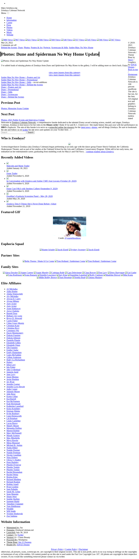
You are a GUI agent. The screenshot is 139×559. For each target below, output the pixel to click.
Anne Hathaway (14, 308)
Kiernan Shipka (13, 411)
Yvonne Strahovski (15, 513)
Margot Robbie (13, 430)
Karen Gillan (12, 396)
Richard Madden (14, 479)
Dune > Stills (6, 92)
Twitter (20, 535)
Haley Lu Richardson (16, 360)
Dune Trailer (12, 173)
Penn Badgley (13, 462)
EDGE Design (23, 545)
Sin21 (130, 60)
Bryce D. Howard (14, 318)
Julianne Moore (13, 391)
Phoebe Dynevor (14, 465)
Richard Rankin (13, 482)
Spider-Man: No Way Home (81, 47)
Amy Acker (12, 303)
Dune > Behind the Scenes (12, 97)
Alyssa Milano (13, 301)
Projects (46, 47)
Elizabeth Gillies (14, 343)
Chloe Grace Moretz (15, 323)
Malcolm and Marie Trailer (18, 166)
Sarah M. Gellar (13, 491)
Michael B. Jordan (14, 445)
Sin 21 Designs (24, 542)
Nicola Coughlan (14, 455)
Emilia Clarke (12, 350)
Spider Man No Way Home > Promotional (19, 80)
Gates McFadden (14, 355)
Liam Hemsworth (14, 416)
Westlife (10, 509)
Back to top (133, 69)
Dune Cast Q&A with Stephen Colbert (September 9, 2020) (32, 188)
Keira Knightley (13, 408)
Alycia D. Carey (14, 299)
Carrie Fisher (12, 321)
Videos (9, 30)
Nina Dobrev (12, 457)
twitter (25, 130)
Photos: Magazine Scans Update (15, 108)
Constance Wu (13, 330)
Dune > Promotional (10, 89)
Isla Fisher (11, 367)
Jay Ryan (10, 382)
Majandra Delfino (14, 428)
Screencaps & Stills (59, 47)
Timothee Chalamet (15, 504)
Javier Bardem (13, 379)
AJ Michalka (12, 289)
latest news (85, 127)
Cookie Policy (71, 549)
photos (94, 127)
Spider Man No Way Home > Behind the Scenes (22, 85)
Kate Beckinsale (13, 404)
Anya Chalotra (13, 311)
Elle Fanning (12, 347)
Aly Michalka (12, 296)
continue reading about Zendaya (100, 151)
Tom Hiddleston (13, 506)
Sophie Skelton (13, 499)
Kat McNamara (13, 401)
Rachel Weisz (12, 474)
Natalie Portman (13, 452)
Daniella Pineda (13, 340)
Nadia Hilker (12, 448)
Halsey (9, 362)
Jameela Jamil (12, 372)
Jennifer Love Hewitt (16, 387)
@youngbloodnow (73, 238)
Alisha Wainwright (15, 294)
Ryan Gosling (12, 487)
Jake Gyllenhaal (13, 369)
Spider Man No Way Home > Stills (16, 82)
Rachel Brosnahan (14, 472)
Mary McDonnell (14, 433)
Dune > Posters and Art (11, 87)
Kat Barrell (11, 399)
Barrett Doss (12, 313)
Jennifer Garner (13, 384)
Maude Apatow (13, 435)
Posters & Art (36, 47)
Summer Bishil (13, 501)
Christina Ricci (13, 328)
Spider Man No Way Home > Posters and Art (20, 77)
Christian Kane (13, 325)
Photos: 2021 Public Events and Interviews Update (23, 120)
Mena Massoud (13, 443)
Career (9, 22)
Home (9, 18)
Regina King (12, 477)
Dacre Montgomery (15, 333)
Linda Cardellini (13, 421)
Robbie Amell (12, 484)
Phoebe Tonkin (13, 467)
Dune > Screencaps (9, 94)
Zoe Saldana (12, 516)
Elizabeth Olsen (13, 345)
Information (12, 20)
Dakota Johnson (13, 338)
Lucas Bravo (12, 423)
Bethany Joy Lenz (14, 316)
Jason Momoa (12, 377)
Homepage (132, 74)
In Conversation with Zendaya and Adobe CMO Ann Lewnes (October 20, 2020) (42, 181)
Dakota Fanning (13, 335)
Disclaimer (83, 549)
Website (10, 35)
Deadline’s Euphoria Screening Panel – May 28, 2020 (30, 196)
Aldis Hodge (12, 291)
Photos (9, 27)
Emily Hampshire (14, 352)
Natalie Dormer (13, 450)
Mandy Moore (13, 426)
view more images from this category (64, 72)
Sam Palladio (12, 489)
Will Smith (11, 511)
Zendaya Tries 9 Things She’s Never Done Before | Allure (31, 204)
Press (9, 25)
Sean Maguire (12, 494)
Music (9, 32)
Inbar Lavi (11, 365)
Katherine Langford (15, 406)
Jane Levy (11, 374)
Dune (20, 47)
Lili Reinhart (12, 418)
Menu (3, 13)
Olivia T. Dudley (14, 460)
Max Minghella (13, 438)
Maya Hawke (12, 440)
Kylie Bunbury (13, 413)
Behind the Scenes (9, 47)
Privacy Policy (57, 549)
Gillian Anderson (14, 357)
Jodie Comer (12, 389)
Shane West (12, 496)
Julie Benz (11, 394)
